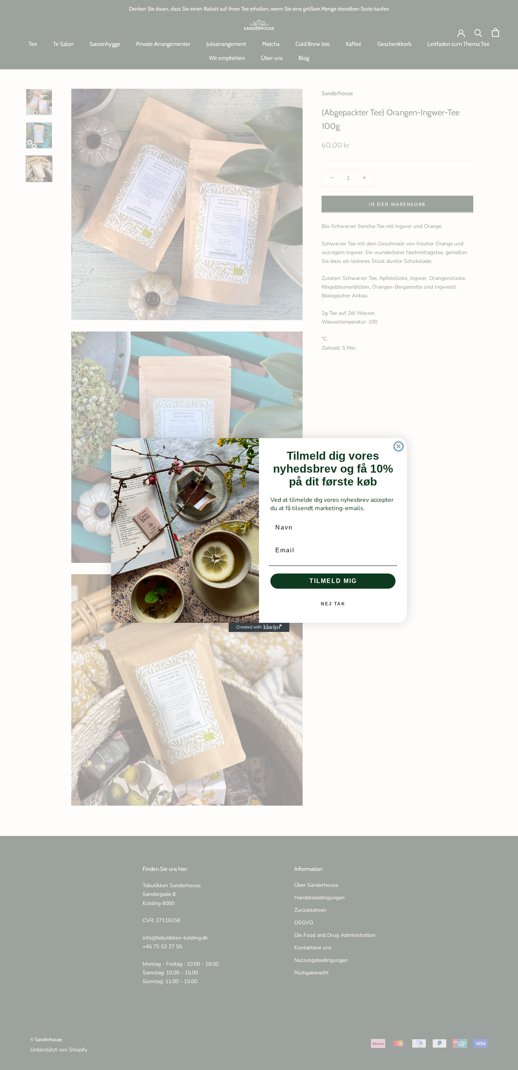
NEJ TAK (333, 603)
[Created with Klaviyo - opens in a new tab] (259, 627)
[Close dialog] (398, 446)
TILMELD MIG (333, 581)
